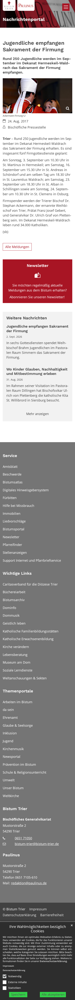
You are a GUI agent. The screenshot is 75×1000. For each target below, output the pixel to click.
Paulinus (11, 855)
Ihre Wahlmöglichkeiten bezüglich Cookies (37, 928)
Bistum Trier (15, 808)
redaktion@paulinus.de (29, 883)
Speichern (18, 994)
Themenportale (18, 691)
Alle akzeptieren (53, 994)
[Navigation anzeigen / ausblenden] (66, 7)
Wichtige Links (17, 573)
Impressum (8, 965)
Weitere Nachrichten (26, 318)
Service (10, 455)
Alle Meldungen (17, 247)
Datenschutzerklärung (53, 961)
